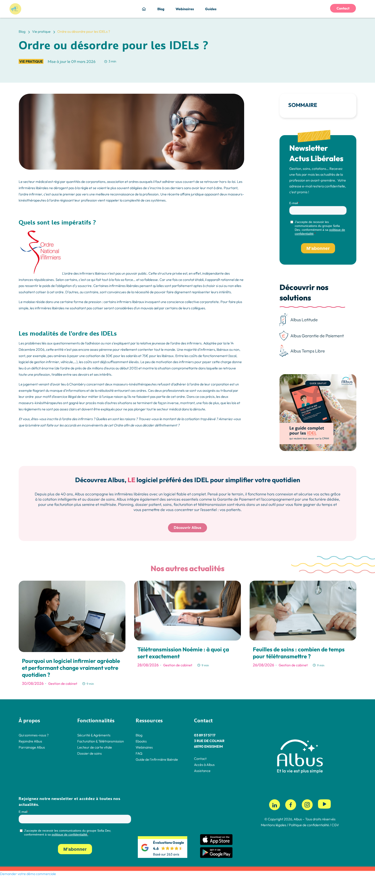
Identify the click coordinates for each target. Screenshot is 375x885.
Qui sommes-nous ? (34, 735)
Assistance (202, 771)
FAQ (139, 753)
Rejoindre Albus (30, 741)
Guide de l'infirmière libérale (157, 759)
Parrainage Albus (32, 747)
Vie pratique (31, 61)
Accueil (144, 9)
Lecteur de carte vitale (94, 747)
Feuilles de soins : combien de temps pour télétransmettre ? (299, 653)
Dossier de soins (89, 753)
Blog (160, 9)
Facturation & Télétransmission (100, 741)
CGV (335, 825)
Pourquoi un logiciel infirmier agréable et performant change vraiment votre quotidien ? (71, 667)
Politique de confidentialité (308, 825)
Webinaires (185, 9)
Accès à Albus (204, 764)
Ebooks (141, 741)
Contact (343, 8)
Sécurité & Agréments (93, 735)
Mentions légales (273, 825)
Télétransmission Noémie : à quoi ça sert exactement (183, 653)
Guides (210, 9)
